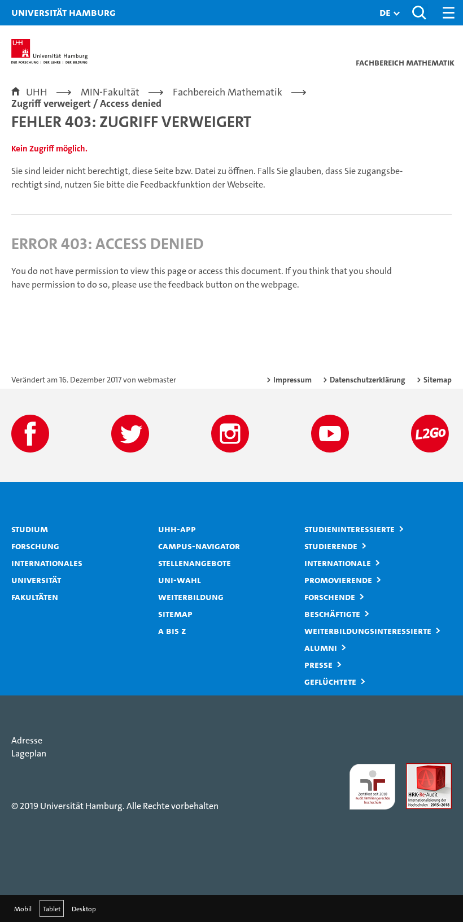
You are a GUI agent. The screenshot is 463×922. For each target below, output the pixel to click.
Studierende (330, 546)
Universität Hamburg (25, 12)
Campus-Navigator (199, 546)
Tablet (51, 908)
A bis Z (172, 630)
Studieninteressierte (349, 529)
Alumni (320, 647)
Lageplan (28, 753)
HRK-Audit (426, 769)
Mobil (23, 908)
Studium (29, 529)
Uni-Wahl (179, 579)
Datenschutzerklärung (367, 379)
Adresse (26, 740)
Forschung (35, 546)
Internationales (46, 562)
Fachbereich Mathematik (227, 92)
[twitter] (130, 434)
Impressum (292, 379)
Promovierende (338, 579)
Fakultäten (34, 596)
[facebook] (30, 434)
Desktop (84, 908)
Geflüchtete (330, 681)
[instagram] (230, 434)
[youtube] (330, 434)
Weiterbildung (191, 596)
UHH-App (177, 529)
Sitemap (437, 379)
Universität (36, 579)
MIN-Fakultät (110, 92)
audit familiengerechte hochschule (372, 787)
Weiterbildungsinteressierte (367, 630)
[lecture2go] (430, 434)
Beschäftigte (332, 613)
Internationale (337, 562)
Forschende (329, 596)
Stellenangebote (194, 562)
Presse (318, 664)
